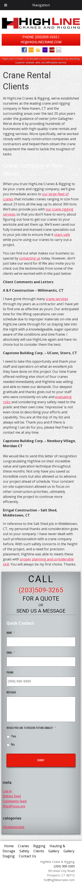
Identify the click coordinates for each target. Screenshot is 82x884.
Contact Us (27, 856)
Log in (7, 791)
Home (9, 846)
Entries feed (12, 796)
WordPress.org (14, 806)
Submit (41, 760)
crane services (57, 298)
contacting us (29, 258)
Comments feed (14, 801)
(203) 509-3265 (64, 866)
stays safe (62, 234)
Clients (38, 851)
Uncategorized (13, 827)
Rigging (39, 846)
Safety (24, 851)
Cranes (23, 846)
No (13, 744)
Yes (13, 736)
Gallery (53, 851)
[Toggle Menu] (5, 5)
